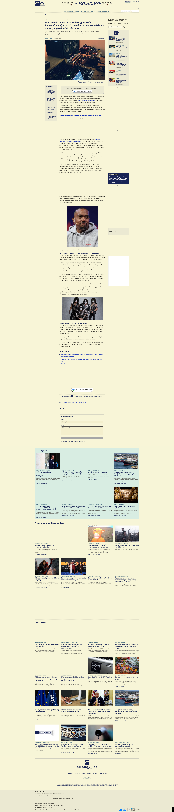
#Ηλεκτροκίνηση (105, 11)
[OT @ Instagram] (136, 1)
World (96, 8)
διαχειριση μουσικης (69, 402)
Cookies (89, 773)
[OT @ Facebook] (132, 1)
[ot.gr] (88, 5)
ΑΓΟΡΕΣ (111, 229)
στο (78, 396)
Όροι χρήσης (77, 773)
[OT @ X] (134, 1)
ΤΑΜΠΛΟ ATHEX (113, 234)
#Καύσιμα (92, 11)
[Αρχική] (40, 3)
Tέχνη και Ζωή (52, 19)
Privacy (84, 773)
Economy (90, 8)
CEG (61, 402)
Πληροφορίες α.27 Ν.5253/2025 (99, 773)
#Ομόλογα (86, 11)
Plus (48, 19)
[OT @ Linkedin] (138, 1)
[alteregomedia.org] (122, 810)
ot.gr (46, 19)
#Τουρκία (98, 11)
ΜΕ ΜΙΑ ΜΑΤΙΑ (112, 231)
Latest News (40, 622)
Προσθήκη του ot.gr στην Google (83, 91)
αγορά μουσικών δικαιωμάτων (86, 100)
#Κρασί (81, 11)
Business (84, 8)
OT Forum (127, 1)
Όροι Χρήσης (71, 441)
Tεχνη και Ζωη (49, 38)
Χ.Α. (36, 14)
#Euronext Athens (68, 11)
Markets (78, 8)
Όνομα (62, 419)
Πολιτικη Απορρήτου (80, 441)
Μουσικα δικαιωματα (81, 402)
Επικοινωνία (70, 773)
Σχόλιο (63, 425)
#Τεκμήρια (76, 11)
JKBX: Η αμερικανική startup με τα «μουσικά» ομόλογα (75, 364)
